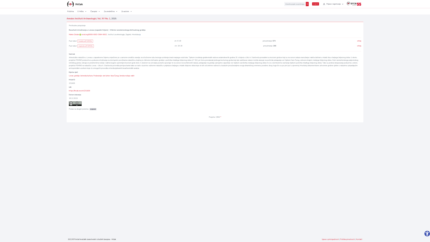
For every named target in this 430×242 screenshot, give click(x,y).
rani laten (106, 76)
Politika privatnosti (347, 239)
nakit (132, 76)
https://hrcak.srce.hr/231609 (79, 91)
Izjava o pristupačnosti (330, 239)
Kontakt (359, 239)
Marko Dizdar (74, 34)
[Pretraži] (307, 4)
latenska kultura (86, 76)
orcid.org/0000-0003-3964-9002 (94, 34)
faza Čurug (115, 76)
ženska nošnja (124, 76)
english (315, 4)
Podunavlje (97, 76)
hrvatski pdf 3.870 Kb (85, 41)
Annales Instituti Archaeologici (81, 18)
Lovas (71, 76)
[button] (333, 4)
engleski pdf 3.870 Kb (85, 46)
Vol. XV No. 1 (103, 18)
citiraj (359, 41)
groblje (77, 76)
